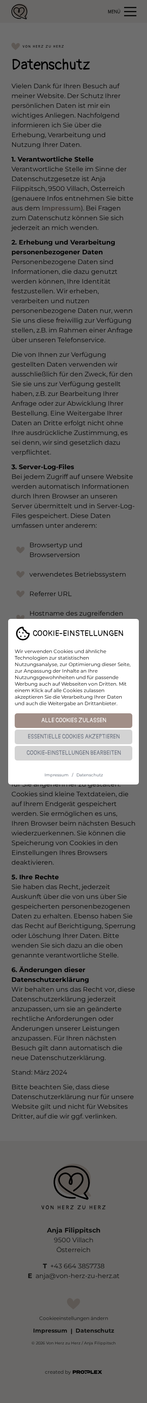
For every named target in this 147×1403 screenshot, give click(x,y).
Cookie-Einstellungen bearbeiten (74, 753)
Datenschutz (89, 775)
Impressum (57, 775)
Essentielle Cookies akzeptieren (74, 736)
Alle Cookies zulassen (73, 720)
